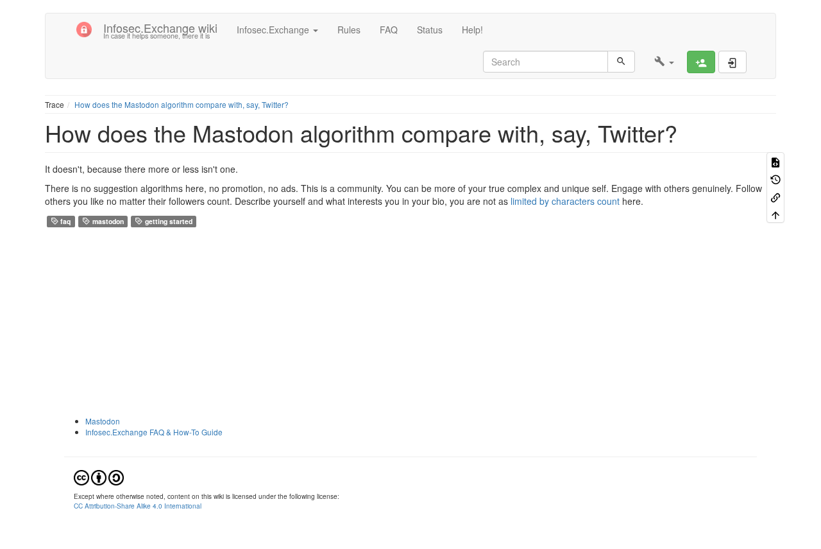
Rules (348, 29)
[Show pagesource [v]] (775, 161)
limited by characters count (565, 201)
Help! (472, 29)
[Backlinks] (775, 196)
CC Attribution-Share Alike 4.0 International (137, 505)
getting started (167, 221)
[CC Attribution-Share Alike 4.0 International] (99, 476)
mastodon (107, 221)
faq (64, 221)
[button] (664, 62)
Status (430, 29)
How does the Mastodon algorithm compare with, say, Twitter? (181, 104)
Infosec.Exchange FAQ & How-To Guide (154, 431)
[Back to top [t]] (775, 214)
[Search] (621, 62)
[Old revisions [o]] (775, 179)
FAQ (389, 29)
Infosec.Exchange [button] (274, 29)
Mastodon (102, 420)
